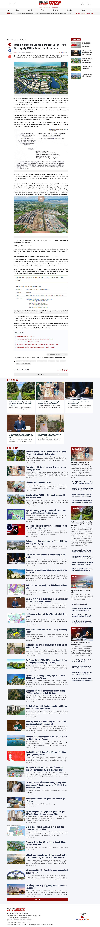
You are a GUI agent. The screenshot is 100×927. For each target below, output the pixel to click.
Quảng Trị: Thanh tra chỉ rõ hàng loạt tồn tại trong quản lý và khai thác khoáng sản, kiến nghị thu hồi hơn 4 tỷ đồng (82, 482)
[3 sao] (63, 370)
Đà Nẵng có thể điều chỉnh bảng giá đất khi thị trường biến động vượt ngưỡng (46, 542)
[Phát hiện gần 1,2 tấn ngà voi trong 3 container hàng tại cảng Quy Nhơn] (50, 391)
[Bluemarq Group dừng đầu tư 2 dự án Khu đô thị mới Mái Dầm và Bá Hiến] (16, 846)
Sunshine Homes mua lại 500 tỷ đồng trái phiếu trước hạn (30, 341)
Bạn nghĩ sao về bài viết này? (21, 370)
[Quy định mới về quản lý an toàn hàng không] (82, 581)
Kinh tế (34, 490)
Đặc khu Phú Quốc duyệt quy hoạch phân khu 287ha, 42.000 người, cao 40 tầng (46, 676)
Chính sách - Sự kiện (79, 508)
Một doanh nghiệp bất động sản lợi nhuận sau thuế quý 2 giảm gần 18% (47, 871)
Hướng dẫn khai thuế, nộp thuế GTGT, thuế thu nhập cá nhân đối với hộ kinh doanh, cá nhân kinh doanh (82, 622)
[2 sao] (60, 370)
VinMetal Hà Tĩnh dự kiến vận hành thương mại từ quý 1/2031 (46, 630)
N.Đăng (15, 52)
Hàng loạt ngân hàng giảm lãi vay (38, 482)
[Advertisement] (50, 27)
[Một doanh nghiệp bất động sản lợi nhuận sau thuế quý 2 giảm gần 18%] (16, 874)
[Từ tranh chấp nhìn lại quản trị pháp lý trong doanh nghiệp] (79, 391)
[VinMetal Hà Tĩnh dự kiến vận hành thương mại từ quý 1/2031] (16, 633)
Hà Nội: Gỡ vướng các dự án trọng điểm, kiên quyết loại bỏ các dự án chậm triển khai (36, 347)
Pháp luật (10, 398)
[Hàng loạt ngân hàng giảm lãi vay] (16, 486)
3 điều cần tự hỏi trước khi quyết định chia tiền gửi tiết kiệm (45, 799)
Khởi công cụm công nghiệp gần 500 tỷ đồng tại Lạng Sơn (46, 586)
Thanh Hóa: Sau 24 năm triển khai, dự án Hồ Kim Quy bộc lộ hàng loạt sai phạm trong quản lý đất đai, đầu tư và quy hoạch (82, 489)
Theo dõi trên (59, 52)
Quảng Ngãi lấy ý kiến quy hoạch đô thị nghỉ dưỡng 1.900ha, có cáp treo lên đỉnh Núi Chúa (45, 692)
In (59, 374)
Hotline (14, 5)
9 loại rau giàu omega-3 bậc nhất (41, 900)
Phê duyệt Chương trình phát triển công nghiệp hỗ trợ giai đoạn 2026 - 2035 (81, 609)
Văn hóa (34, 794)
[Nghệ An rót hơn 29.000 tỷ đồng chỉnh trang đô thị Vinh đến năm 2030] (16, 499)
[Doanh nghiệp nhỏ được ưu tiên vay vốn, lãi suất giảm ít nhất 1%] (16, 574)
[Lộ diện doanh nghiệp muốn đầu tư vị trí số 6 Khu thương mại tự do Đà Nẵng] (16, 830)
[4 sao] (65, 370)
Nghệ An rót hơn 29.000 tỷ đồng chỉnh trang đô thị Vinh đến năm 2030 (27, 13)
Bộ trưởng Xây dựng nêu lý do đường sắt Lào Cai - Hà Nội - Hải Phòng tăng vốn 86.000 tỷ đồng (65, 13)
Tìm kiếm (82, 5)
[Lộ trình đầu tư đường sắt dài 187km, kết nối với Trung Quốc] (16, 618)
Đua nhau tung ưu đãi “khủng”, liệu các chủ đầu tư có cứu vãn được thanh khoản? (35, 339)
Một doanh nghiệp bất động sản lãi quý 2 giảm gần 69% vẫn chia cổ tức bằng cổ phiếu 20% (45, 812)
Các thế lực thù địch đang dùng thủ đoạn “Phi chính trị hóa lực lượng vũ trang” (46, 753)
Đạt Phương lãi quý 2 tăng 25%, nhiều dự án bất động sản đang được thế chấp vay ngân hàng (46, 661)
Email (10, 5)
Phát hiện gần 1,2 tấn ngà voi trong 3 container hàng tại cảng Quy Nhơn (48, 402)
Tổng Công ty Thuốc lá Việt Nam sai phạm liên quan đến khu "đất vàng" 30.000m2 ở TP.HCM (37, 344)
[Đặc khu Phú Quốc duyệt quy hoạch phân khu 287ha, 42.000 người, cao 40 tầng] (16, 679)
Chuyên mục (88, 5)
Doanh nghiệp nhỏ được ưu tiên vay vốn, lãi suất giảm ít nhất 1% (46, 571)
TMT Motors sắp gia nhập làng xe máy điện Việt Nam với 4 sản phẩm (46, 915)
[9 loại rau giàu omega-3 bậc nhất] (16, 905)
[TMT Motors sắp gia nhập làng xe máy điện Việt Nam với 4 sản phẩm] (16, 917)
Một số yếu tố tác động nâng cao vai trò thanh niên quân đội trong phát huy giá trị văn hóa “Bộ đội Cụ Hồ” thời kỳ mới (82, 679)
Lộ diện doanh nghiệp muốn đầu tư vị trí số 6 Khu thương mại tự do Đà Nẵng (45, 828)
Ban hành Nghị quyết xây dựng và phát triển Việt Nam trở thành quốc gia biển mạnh (46, 737)
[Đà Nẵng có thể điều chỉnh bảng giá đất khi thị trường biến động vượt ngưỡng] (16, 545)
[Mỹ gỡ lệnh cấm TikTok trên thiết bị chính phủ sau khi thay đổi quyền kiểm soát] (16, 529)
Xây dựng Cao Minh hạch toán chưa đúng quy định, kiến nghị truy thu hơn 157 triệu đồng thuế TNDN (45, 768)
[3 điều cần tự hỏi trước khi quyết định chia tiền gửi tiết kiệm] (16, 802)
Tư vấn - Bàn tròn (77, 628)
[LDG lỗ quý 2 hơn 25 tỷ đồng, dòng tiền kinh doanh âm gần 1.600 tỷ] (16, 889)
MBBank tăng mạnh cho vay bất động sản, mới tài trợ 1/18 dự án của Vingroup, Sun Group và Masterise (46, 856)
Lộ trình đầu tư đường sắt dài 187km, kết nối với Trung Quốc (46, 615)
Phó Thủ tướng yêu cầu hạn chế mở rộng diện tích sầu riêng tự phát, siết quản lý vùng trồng (20, 403)
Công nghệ (35, 536)
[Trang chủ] (8, 10)
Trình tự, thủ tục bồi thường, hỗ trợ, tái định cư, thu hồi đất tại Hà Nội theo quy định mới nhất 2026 (81, 495)
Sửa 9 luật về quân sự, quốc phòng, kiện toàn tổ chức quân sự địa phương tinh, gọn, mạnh (46, 722)
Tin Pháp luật (76, 449)
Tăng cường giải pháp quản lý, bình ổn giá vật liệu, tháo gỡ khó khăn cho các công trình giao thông (82, 615)
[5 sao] (67, 370)
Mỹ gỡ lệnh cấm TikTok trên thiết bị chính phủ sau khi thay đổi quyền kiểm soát (46, 527)
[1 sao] (58, 370)
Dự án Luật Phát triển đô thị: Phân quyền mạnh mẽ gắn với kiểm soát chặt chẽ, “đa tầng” (21, 435)
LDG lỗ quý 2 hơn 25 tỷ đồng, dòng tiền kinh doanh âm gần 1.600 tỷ (46, 886)
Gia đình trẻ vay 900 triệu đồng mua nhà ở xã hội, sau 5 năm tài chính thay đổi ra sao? (46, 707)
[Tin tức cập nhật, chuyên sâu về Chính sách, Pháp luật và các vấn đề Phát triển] (50, 4)
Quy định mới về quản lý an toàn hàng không (81, 591)
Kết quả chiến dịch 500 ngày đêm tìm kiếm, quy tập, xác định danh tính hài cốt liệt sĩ (82, 569)
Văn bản (74, 576)
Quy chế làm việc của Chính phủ (79, 604)
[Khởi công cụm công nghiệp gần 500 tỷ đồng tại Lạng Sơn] (16, 589)
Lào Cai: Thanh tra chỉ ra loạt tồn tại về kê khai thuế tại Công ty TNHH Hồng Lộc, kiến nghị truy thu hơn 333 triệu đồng (82, 501)
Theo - (57, 354)
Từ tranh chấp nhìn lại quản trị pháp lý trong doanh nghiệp (78, 402)
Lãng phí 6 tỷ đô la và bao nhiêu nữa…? (25, 336)
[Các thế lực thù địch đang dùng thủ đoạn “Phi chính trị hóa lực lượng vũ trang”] (16, 756)
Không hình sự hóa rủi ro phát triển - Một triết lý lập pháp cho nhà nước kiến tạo (82, 673)
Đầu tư (34, 505)
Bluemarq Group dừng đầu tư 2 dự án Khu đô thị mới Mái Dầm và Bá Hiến (46, 843)
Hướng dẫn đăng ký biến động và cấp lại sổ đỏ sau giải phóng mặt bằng (49, 435)
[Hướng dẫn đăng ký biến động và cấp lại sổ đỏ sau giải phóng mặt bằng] (50, 423)
